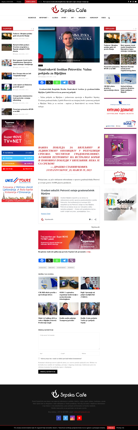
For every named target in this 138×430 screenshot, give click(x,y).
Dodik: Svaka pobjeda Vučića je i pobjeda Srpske (89, 320)
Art (72, 18)
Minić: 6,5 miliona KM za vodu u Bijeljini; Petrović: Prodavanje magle (47, 320)
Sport (63, 18)
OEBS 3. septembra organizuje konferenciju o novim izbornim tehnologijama (69, 295)
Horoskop (94, 18)
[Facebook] (41, 82)
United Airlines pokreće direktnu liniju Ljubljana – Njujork (127, 89)
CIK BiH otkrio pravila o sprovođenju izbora (47, 293)
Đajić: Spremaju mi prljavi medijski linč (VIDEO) (88, 294)
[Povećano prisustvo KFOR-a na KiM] (7, 111)
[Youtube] (79, 418)
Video (103, 18)
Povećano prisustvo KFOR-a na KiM (112, 68)
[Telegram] (64, 82)
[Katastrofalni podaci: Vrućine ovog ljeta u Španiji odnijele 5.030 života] (7, 47)
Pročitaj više (120, 427)
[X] (49, 82)
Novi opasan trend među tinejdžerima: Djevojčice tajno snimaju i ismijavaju (66, 2)
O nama (19, 2)
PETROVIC (71, 267)
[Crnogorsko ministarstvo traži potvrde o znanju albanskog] (7, 98)
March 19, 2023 (82, 170)
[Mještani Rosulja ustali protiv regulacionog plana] (128, 59)
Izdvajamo (110, 28)
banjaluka (42, 267)
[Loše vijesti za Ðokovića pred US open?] (7, 87)
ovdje (88, 251)
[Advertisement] (69, 125)
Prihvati (111, 428)
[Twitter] (65, 418)
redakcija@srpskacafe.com (82, 412)
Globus (55, 18)
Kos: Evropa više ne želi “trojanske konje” (22, 75)
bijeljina (51, 267)
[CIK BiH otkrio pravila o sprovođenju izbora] (112, 79)
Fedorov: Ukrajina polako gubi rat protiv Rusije (22, 35)
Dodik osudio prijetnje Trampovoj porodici (68, 319)
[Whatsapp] (56, 82)
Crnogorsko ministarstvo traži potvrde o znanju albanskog (22, 98)
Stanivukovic (61, 267)
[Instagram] (72, 418)
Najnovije (32, 18)
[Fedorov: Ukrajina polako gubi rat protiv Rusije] (7, 36)
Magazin (82, 18)
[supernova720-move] (69, 248)
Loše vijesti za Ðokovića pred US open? (22, 86)
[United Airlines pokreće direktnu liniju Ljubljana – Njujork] (128, 79)
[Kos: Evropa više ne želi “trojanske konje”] (7, 76)
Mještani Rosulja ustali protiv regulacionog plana (128, 69)
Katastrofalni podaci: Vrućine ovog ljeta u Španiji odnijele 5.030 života (21, 48)
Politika (40, 65)
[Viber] (71, 82)
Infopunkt (43, 18)
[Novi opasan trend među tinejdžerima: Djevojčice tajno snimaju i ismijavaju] (7, 62)
